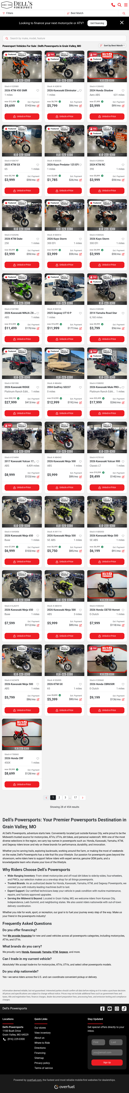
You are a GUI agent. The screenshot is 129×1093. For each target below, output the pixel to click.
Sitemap (39, 1057)
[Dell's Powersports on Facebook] (101, 1008)
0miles (51, 391)
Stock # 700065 (12, 754)
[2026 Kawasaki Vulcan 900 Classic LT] (107, 437)
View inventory (42, 1032)
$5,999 (52, 475)
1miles (9, 94)
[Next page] (82, 797)
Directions (40, 1047)
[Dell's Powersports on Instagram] (115, 1008)
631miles (119, 94)
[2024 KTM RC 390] (107, 141)
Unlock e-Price (24, 116)
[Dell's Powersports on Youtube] (108, 1008)
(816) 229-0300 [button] (16, 1039)
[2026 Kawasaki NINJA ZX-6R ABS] (22, 289)
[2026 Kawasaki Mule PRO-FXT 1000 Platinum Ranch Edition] (107, 363)
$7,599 (10, 623)
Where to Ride (42, 1042)
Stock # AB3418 (54, 606)
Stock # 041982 (12, 309)
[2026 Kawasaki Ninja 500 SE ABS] (64, 512)
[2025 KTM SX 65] (22, 141)
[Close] (122, 23)
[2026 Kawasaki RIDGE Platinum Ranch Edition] (22, 363)
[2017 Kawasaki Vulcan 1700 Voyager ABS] (22, 437)
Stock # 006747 (12, 161)
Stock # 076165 (97, 457)
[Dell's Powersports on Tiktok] (122, 1008)
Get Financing (97, 23)
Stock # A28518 (54, 86)
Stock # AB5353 (97, 532)
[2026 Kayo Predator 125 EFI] (64, 141)
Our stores (40, 1027)
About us (39, 1037)
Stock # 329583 (12, 86)
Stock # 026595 (54, 680)
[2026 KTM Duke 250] (22, 215)
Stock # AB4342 (54, 457)
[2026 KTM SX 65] (64, 660)
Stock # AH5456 (12, 532)
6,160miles (96, 317)
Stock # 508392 (97, 383)
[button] (113, 5)
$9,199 (95, 697)
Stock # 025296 (12, 235)
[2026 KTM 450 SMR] (22, 66)
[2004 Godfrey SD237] (64, 363)
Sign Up (107, 1062)
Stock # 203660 (97, 680)
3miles (78, 614)
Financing (39, 1052)
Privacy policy (42, 1063)
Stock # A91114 (54, 532)
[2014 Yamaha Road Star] (107, 289)
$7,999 (95, 623)
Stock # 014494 (12, 457)
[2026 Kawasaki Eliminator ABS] (64, 66)
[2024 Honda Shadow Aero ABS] (107, 66)
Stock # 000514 (54, 235)
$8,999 (10, 475)
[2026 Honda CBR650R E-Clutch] (107, 660)
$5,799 (10, 697)
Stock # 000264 (97, 606)
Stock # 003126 (54, 309)
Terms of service (43, 1068)
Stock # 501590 (12, 383)
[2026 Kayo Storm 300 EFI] (64, 215)
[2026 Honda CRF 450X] (22, 734)
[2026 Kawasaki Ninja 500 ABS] (64, 437)
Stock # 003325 (54, 161)
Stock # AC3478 (12, 680)
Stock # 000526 (97, 235)
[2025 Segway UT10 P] (64, 289)
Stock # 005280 (97, 309)
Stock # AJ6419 (12, 606)
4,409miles (33, 465)
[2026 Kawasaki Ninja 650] (22, 512)
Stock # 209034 (97, 161)
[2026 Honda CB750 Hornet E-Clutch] (107, 586)
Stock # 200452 (97, 86)
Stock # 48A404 (54, 383)
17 (75, 797)
